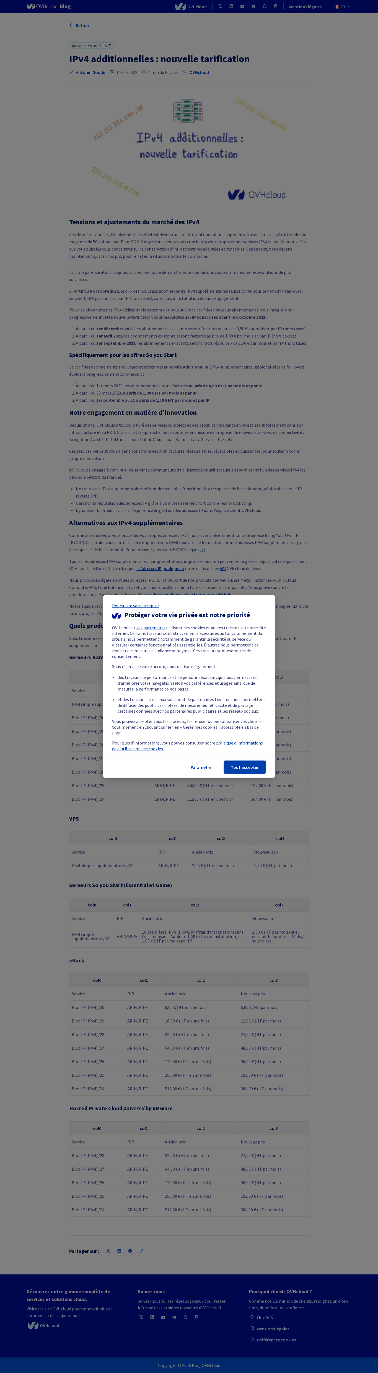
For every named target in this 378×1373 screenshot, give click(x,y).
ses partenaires (150, 627)
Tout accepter (245, 767)
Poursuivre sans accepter (135, 605)
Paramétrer (202, 767)
